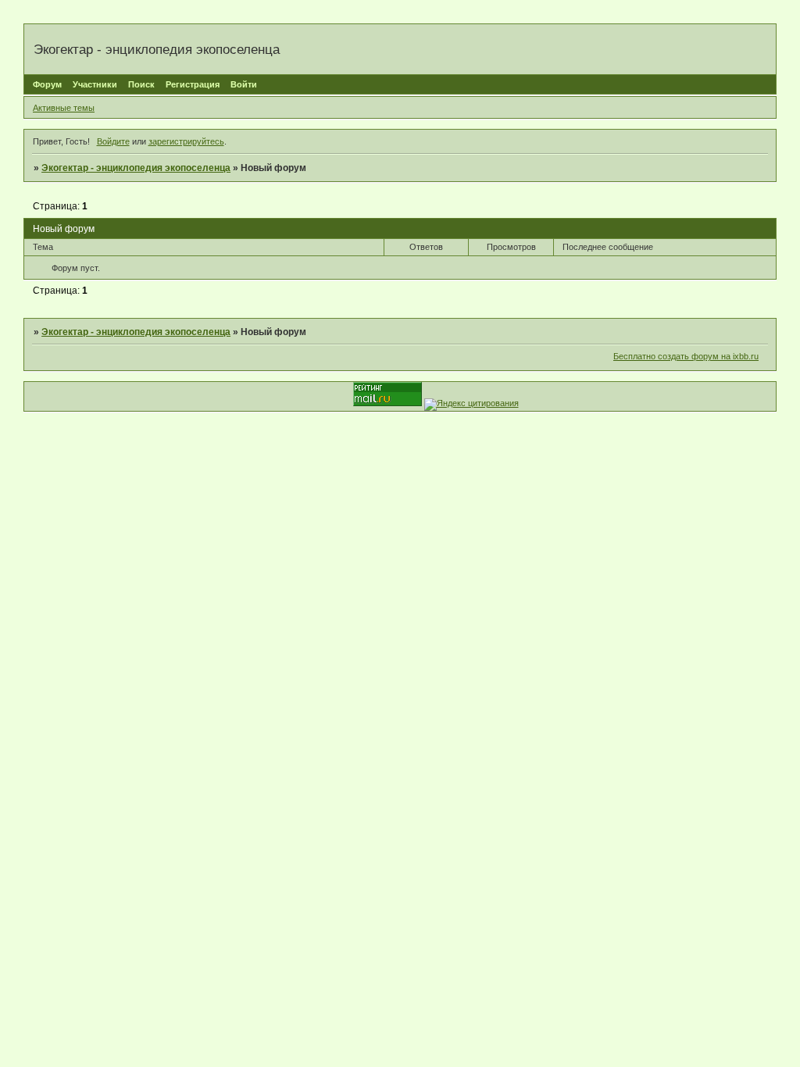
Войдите (113, 141)
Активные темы (64, 107)
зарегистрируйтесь (186, 141)
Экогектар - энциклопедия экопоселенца (135, 167)
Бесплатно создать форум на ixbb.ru (686, 356)
